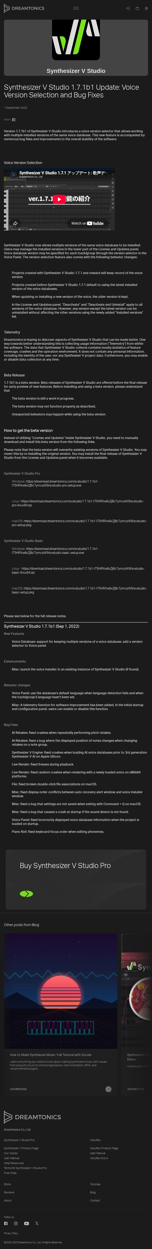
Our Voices (11, 1153)
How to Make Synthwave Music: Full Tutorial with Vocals (50, 1055)
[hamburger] (76, 8)
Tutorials (95, 1184)
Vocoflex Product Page (104, 1148)
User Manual (11, 1158)
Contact (95, 1200)
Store (7, 1184)
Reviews (9, 1192)
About (7, 1200)
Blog (93, 1192)
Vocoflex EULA (99, 1158)
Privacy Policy (11, 1233)
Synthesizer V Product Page (21, 1148)
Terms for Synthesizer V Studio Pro (25, 1168)
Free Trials (10, 1173)
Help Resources (14, 1163)
